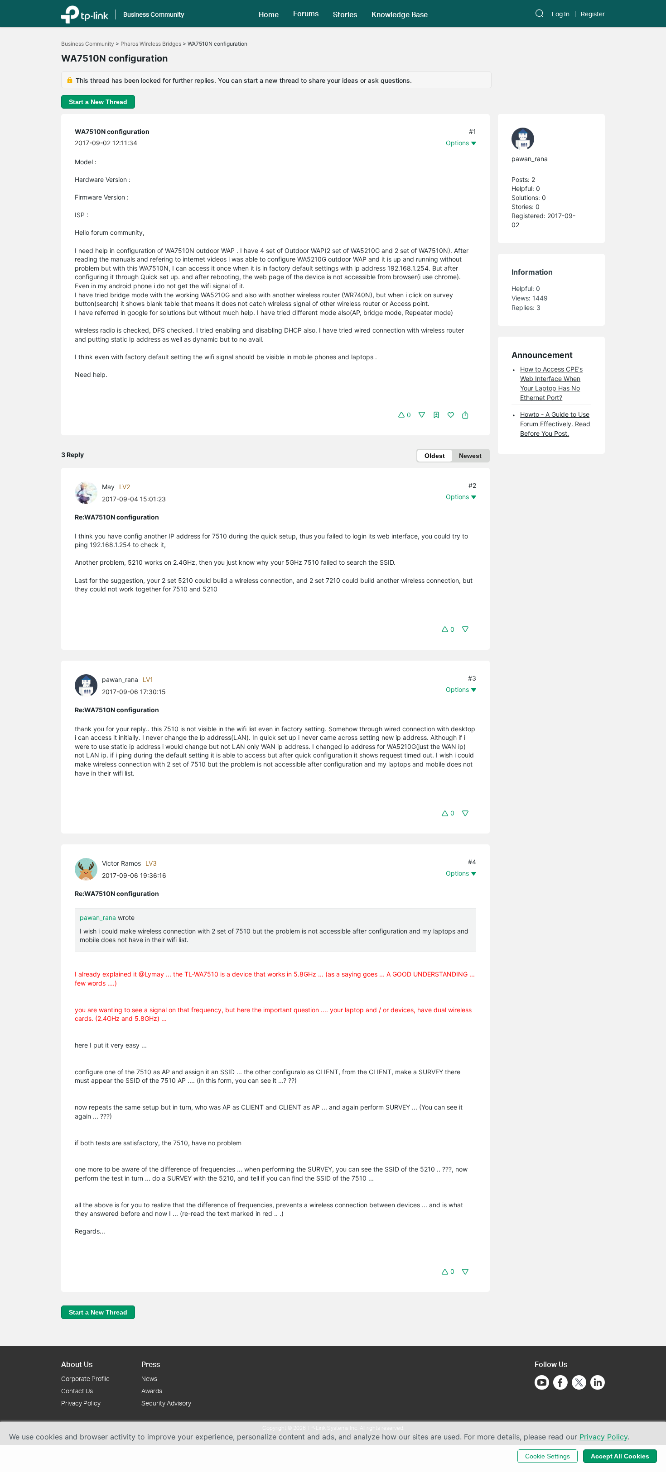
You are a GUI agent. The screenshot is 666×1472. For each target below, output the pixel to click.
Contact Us (77, 1391)
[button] (268, 13)
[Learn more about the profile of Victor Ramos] (88, 868)
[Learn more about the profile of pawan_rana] (88, 685)
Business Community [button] (153, 14)
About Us (76, 1364)
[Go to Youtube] (542, 1382)
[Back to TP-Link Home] (84, 13)
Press (150, 1364)
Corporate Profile (85, 1378)
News (149, 1378)
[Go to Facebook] (560, 1382)
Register (593, 14)
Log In (560, 14)
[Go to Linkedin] (597, 1382)
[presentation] (86, 492)
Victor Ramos (121, 863)
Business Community (87, 43)
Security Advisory (166, 1403)
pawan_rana (120, 679)
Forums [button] (306, 13)
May (108, 487)
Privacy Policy (81, 1403)
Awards (151, 1391)
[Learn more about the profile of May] (88, 491)
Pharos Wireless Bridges (151, 43)
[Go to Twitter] (579, 1383)
